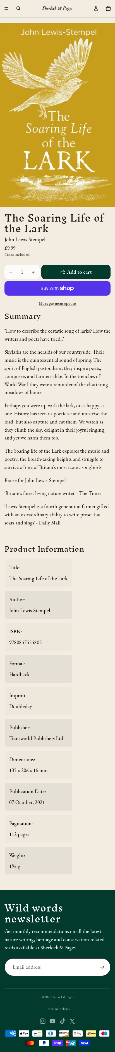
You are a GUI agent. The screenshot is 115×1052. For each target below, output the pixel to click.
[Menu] (6, 8)
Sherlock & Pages (62, 997)
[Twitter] (72, 1021)
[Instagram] (42, 1021)
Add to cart (79, 272)
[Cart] (108, 8)
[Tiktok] (62, 1021)
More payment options (57, 303)
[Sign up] (102, 967)
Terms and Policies (58, 1009)
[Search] (18, 8)
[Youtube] (52, 1021)
